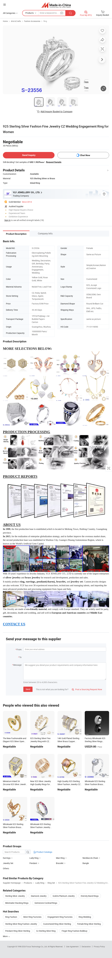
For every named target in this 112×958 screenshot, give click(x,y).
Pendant (33, 863)
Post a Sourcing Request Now (87, 689)
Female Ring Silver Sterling (89, 923)
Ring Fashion (11, 916)
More (5, 936)
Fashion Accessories (32, 21)
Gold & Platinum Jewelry (64, 896)
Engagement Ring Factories (60, 916)
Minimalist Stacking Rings (16, 903)
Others (6, 868)
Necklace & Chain (90, 858)
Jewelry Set (8, 863)
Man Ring (60, 858)
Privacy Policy (99, 946)
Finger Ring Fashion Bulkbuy (74, 930)
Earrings (6, 858)
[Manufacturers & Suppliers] (56, 5)
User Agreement (72, 946)
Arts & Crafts (16, 21)
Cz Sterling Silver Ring (46, 930)
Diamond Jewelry (39, 896)
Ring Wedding (85, 916)
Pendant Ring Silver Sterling (17, 930)
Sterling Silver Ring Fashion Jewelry (21, 923)
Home (5, 21)
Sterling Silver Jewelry (15, 896)
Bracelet (59, 863)
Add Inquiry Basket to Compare (56, 111)
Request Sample (53, 162)
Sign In (7, 220)
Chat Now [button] (85, 155)
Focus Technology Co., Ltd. (37, 946)
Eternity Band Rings (90, 896)
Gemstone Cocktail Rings (46, 903)
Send (28, 689)
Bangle (86, 863)
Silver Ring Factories (32, 916)
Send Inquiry (28, 155)
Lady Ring (33, 858)
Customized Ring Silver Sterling (57, 923)
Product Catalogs (44, 852)
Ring (45, 21)
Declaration (86, 946)
